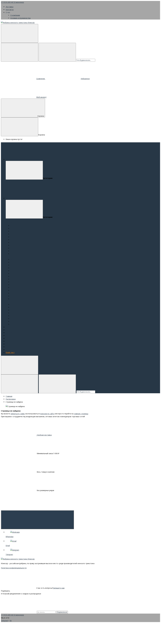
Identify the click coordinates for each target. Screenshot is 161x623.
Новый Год (34, 220)
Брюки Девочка (16, 225)
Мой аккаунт (41, 97)
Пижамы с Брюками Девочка (21, 234)
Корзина (41, 116)
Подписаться (62, 612)
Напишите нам (58, 588)
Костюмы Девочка (17, 228)
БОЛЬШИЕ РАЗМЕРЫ (14, 220)
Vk (11, 620)
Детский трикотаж (13, 223)
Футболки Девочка (18, 248)
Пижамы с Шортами (18, 285)
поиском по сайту (47, 414)
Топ (11, 265)
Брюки (12, 273)
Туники (13, 293)
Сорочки (13, 290)
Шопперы (77, 220)
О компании (15, 15)
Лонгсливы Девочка (18, 231)
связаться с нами (18, 414)
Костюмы (14, 276)
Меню (43, 159)
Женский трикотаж (13, 257)
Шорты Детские (16, 254)
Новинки (26, 220)
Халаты (13, 268)
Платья (13, 287)
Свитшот (14, 316)
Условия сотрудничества (20, 18)
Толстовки (14, 318)
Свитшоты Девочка (18, 242)
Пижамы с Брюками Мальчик (22, 237)
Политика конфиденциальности (14, 568)
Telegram (4, 620)
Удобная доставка (44, 435)
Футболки (14, 296)
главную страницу (81, 414)
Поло (12, 313)
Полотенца (44, 220)
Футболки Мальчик (18, 251)
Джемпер (14, 259)
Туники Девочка (16, 245)
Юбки (12, 271)
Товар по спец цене (89, 220)
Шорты (13, 299)
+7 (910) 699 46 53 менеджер (12, 2)
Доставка (9, 7)
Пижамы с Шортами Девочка (22, 240)
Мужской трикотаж (13, 302)
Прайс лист (10, 352)
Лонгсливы (14, 279)
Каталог (44, 198)
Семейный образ (66, 220)
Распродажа (54, 220)
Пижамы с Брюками (18, 282)
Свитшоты (14, 262)
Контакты (10, 9)
